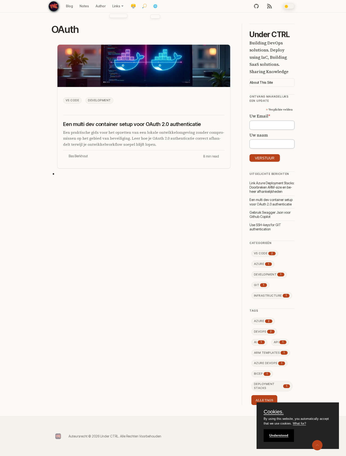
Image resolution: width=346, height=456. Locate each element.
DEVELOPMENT (268, 274)
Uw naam (258, 135)
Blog (69, 6)
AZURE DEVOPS (268, 363)
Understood (278, 435)
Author (101, 6)
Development (99, 100)
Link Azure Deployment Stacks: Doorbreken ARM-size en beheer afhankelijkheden (271, 187)
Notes (84, 6)
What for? (299, 423)
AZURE (261, 264)
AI (258, 342)
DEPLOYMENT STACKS (270, 386)
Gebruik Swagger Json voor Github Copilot (270, 214)
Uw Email (259, 116)
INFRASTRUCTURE (270, 295)
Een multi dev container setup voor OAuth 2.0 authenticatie (132, 124)
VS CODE (263, 253)
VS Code (72, 100)
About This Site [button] (261, 82)
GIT (259, 285)
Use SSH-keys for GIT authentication (265, 227)
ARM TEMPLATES (269, 352)
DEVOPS (263, 331)
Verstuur (264, 158)
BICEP (261, 373)
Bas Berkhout (78, 156)
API (279, 342)
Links (116, 6)
